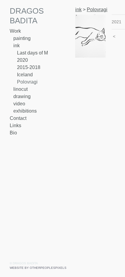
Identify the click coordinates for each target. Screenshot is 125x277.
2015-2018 (28, 67)
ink (16, 45)
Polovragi (27, 81)
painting (22, 38)
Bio (13, 132)
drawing (22, 96)
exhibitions (25, 111)
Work (15, 31)
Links (15, 125)
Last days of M (32, 52)
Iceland (25, 74)
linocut (20, 89)
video (19, 103)
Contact (18, 118)
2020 (22, 60)
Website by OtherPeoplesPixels (38, 267)
